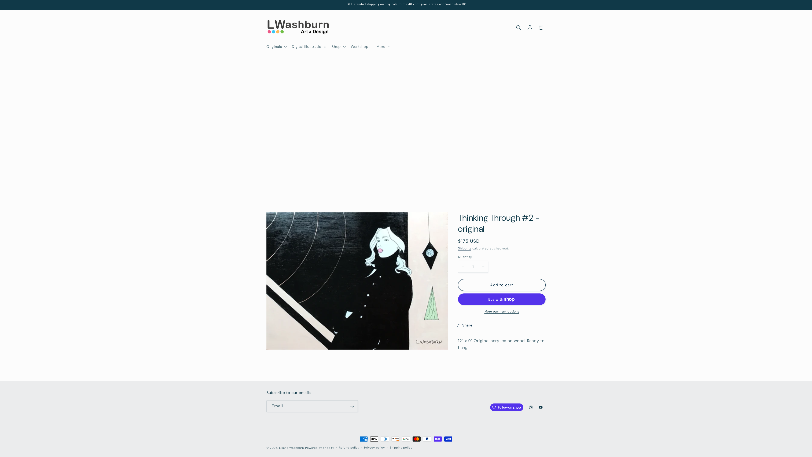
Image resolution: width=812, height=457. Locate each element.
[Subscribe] (352, 406)
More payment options (501, 311)
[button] (276, 46)
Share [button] (467, 325)
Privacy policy (374, 447)
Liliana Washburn (291, 448)
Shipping (464, 248)
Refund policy (349, 447)
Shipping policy (401, 447)
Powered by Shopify (319, 448)
